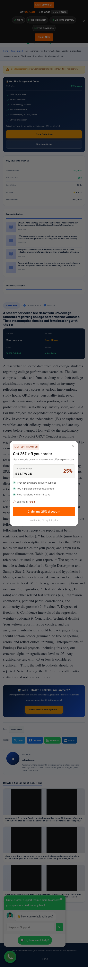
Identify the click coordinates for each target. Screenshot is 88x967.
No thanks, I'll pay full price (44, 520)
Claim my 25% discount (44, 511)
